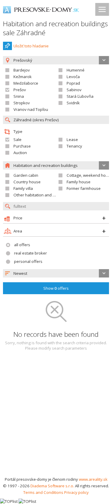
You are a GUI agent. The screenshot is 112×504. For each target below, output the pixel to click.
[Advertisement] (56, 417)
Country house (27, 181)
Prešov (19, 89)
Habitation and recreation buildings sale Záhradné (55, 28)
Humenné (76, 70)
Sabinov (74, 89)
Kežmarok (22, 76)
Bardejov (21, 70)
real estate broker (30, 253)
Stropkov (21, 103)
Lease (72, 139)
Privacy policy (76, 492)
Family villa (23, 188)
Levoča (73, 76)
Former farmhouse (84, 188)
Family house (78, 181)
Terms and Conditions (43, 492)
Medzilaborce (25, 83)
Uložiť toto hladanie (31, 46)
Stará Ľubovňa (80, 96)
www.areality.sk (93, 479)
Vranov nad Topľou (30, 109)
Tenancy (74, 146)
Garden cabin (25, 175)
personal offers (28, 261)
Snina (18, 96)
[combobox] (56, 273)
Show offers (56, 288)
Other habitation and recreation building (50, 195)
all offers (22, 244)
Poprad (73, 83)
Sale (17, 139)
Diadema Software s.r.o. (52, 486)
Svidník (73, 103)
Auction (20, 152)
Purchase (22, 146)
